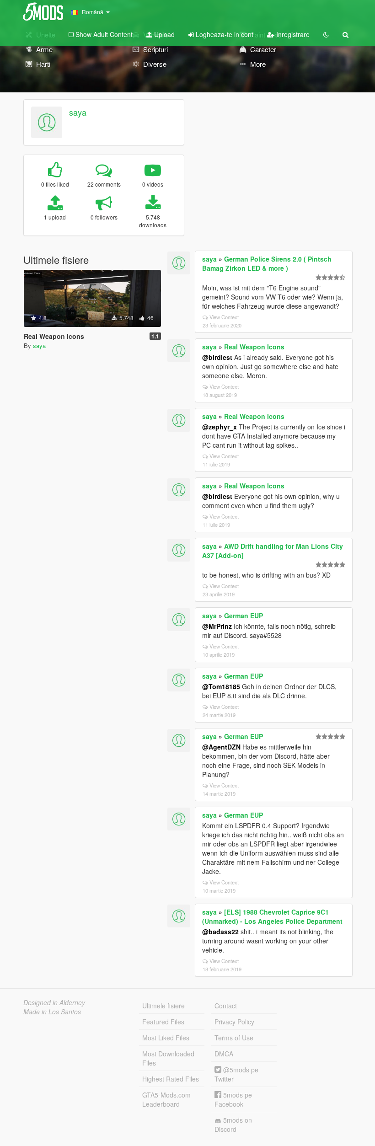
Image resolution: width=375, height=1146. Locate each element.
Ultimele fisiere (163, 1005)
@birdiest (217, 357)
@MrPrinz (217, 626)
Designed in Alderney (54, 1002)
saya (77, 112)
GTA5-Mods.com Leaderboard (166, 1099)
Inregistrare (292, 34)
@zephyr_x (219, 426)
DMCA (223, 1053)
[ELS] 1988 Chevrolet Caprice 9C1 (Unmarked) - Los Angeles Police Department (272, 916)
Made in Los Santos (52, 1011)
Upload (163, 34)
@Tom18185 (221, 686)
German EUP (243, 615)
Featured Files (163, 1021)
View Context (224, 317)
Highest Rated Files (170, 1078)
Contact (225, 1005)
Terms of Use (233, 1037)
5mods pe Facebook (233, 1099)
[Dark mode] (326, 34)
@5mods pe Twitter (236, 1074)
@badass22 (220, 931)
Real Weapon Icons (254, 346)
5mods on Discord (233, 1124)
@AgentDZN (221, 746)
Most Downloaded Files (168, 1058)
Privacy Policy (234, 1021)
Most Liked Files (165, 1037)
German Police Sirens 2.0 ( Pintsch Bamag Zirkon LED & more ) (267, 263)
